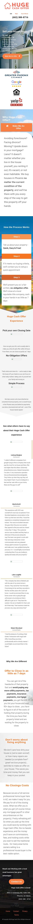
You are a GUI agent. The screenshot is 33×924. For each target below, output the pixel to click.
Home (8, 911)
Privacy (24, 911)
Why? (16, 13)
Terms (16, 915)
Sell (11, 13)
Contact (16, 911)
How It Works (24, 13)
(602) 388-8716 (20, 17)
